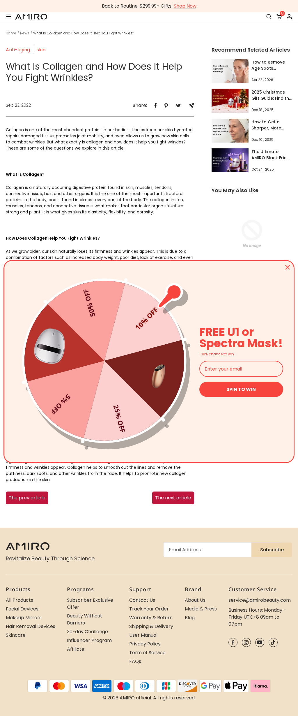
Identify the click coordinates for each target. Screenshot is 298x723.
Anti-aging (18, 49)
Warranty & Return (151, 617)
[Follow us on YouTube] (260, 642)
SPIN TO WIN (241, 389)
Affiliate (75, 649)
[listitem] (155, 105)
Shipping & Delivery (151, 626)
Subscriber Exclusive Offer (90, 603)
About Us (195, 600)
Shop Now (185, 6)
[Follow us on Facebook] (233, 642)
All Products (19, 600)
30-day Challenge (87, 631)
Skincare (16, 635)
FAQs (135, 661)
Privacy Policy (145, 643)
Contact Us (142, 600)
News (24, 33)
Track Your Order (149, 609)
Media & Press (201, 609)
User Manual (143, 635)
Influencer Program (89, 640)
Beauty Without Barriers (84, 619)
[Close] (288, 267)
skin (41, 49)
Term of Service (147, 652)
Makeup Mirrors (24, 617)
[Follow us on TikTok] (273, 642)
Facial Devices (22, 609)
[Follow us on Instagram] (246, 642)
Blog (190, 617)
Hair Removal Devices (30, 626)
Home (11, 33)
